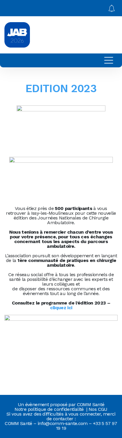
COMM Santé (91, 404)
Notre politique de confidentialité (49, 409)
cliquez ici (61, 307)
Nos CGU (98, 409)
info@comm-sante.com (63, 423)
